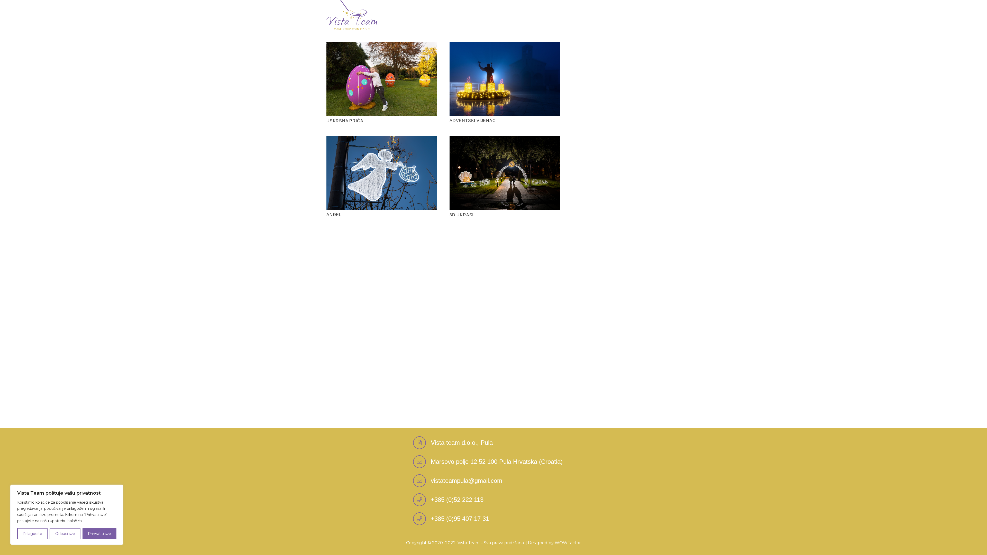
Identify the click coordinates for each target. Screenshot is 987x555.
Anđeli (334, 214)
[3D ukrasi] (505, 139)
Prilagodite (32, 533)
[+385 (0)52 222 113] (422, 499)
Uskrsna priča (344, 121)
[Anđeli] (381, 139)
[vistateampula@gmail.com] (422, 480)
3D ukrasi (461, 215)
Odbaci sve (65, 533)
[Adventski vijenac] (505, 45)
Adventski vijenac (473, 120)
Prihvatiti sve (99, 533)
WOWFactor (568, 542)
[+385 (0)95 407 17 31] (422, 518)
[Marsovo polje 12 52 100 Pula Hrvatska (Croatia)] (422, 461)
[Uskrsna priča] (381, 45)
